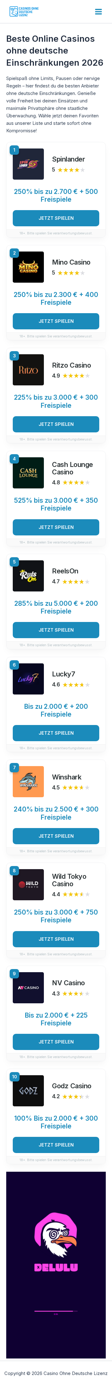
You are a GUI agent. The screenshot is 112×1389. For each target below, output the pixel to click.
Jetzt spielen (56, 218)
